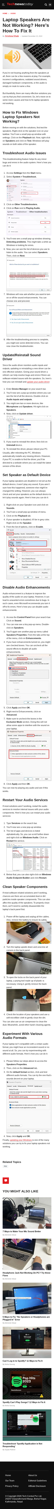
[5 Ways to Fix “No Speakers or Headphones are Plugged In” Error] (27, 1298)
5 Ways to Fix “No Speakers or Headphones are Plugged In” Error (26, 1318)
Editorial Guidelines (37, 1481)
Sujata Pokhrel (10, 1450)
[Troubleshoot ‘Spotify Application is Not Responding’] (27, 1425)
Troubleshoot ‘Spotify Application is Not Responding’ (22, 1445)
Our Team (9, 1481)
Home (5, 13)
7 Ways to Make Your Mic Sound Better (22, 1231)
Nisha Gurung (10, 1364)
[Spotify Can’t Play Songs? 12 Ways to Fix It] (27, 1384)
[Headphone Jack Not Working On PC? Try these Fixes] (27, 1254)
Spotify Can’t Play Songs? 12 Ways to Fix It (24, 1402)
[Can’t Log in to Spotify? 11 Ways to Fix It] (27, 1342)
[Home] (20, 6)
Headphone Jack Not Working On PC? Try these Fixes (26, 1274)
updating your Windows (21, 1140)
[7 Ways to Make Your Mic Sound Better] (27, 1213)
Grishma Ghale (12, 36)
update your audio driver (38, 382)
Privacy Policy (11, 1486)
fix (5, 1166)
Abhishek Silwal (10, 1235)
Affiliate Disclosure (37, 1486)
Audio (13, 13)
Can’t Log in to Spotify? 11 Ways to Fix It (22, 1361)
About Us (32, 1475)
